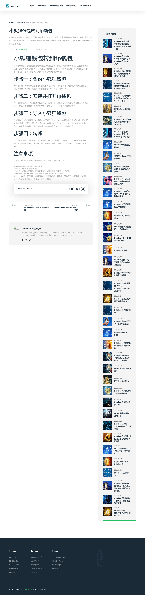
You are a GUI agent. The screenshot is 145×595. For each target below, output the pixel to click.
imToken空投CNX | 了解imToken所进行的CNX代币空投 (122, 357)
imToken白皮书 (120, 250)
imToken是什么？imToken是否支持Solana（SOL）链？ (122, 134)
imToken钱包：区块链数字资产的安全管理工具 (122, 513)
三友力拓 (34, 572)
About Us (12, 557)
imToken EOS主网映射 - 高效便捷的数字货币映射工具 (122, 73)
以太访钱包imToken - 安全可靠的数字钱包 (122, 451)
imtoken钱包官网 (23, 23)
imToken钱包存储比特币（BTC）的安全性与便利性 (122, 193)
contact (12, 572)
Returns (55, 568)
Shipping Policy (57, 561)
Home (11, 23)
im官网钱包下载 (36, 557)
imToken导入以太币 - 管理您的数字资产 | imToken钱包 (122, 98)
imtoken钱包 (22, 49)
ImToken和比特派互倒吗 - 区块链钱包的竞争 (122, 169)
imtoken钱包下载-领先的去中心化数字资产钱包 (122, 438)
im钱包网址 (35, 565)
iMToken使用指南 (121, 381)
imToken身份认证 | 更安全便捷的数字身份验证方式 (122, 181)
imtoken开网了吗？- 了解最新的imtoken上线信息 (122, 262)
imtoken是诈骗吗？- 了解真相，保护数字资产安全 (122, 500)
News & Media (14, 565)
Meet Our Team (14, 561)
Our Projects (13, 568)
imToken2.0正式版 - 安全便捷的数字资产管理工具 (122, 121)
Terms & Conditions (59, 557)
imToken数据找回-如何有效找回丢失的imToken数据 (122, 86)
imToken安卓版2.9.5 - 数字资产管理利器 (122, 426)
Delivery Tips (56, 565)
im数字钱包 (35, 561)
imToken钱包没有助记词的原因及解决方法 (122, 345)
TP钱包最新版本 (36, 568)
